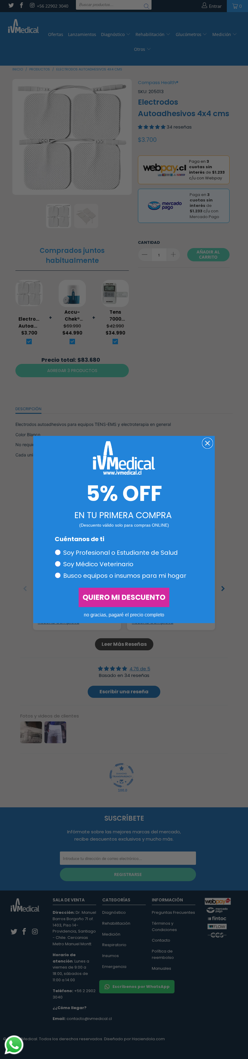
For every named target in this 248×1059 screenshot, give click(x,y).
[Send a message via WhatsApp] (14, 1045)
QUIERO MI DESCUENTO (124, 597)
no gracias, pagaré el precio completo (124, 615)
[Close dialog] (207, 443)
